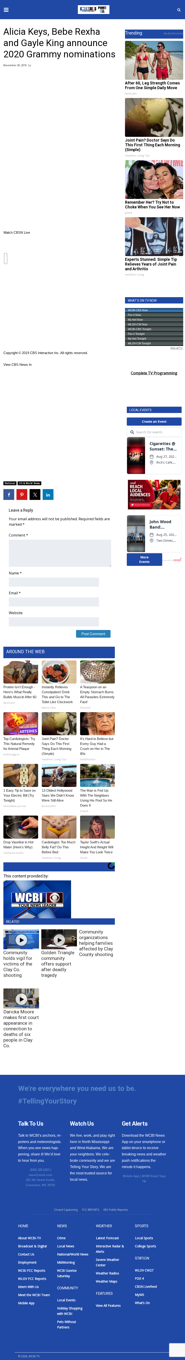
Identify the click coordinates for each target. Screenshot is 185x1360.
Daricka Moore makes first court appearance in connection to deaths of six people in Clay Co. (21, 1028)
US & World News (29, 483)
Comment (18, 535)
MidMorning (66, 1262)
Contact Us (26, 1254)
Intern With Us (28, 1287)
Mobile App (131, 1176)
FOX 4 (139, 1278)
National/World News (72, 1254)
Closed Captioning (66, 1210)
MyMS (139, 1294)
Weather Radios (107, 1273)
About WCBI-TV (29, 1238)
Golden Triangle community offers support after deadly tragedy (57, 964)
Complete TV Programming (154, 373)
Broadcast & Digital (32, 1246)
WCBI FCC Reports (31, 1270)
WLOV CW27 (144, 1270)
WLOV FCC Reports (32, 1278)
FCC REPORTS (90, 1210)
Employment (27, 1262)
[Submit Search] (179, 9)
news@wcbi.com (40, 1175)
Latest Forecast (107, 1238)
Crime (61, 1238)
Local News (65, 1246)
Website (16, 612)
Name (15, 573)
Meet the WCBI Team (34, 1295)
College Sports (145, 1246)
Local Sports (144, 1238)
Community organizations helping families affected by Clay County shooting (96, 943)
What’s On (142, 1303)
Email (15, 592)
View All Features (108, 1305)
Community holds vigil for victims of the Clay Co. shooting (17, 964)
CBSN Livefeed (146, 1286)
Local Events (66, 1300)
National (10, 483)
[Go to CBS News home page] (60, 306)
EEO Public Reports (116, 1210)
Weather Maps (106, 1281)
